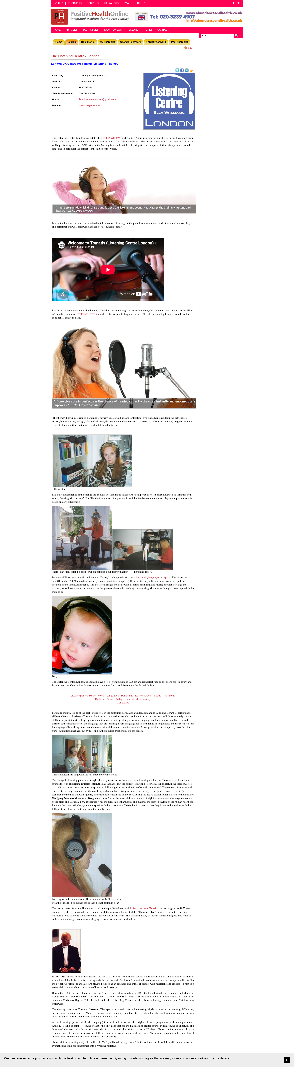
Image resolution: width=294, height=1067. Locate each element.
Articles (71, 29)
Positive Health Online (91, 17)
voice (137, 577)
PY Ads (128, 3)
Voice (101, 695)
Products (75, 3)
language (153, 577)
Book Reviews (112, 29)
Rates (141, 3)
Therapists (111, 3)
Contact (163, 29)
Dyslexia (100, 699)
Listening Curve (79, 695)
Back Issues (90, 29)
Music (92, 695)
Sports (157, 695)
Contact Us (123, 702)
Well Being (169, 695)
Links (148, 29)
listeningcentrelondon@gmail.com (97, 99)
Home (57, 29)
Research (133, 29)
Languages (112, 695)
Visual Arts (146, 695)
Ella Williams (113, 138)
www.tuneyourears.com (91, 105)
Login (237, 3)
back (190, 47)
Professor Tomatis (87, 314)
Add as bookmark (191, 71)
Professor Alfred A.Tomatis (143, 908)
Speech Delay (114, 699)
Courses (93, 3)
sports (167, 577)
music (144, 577)
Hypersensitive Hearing (137, 699)
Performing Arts (129, 695)
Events (58, 3)
